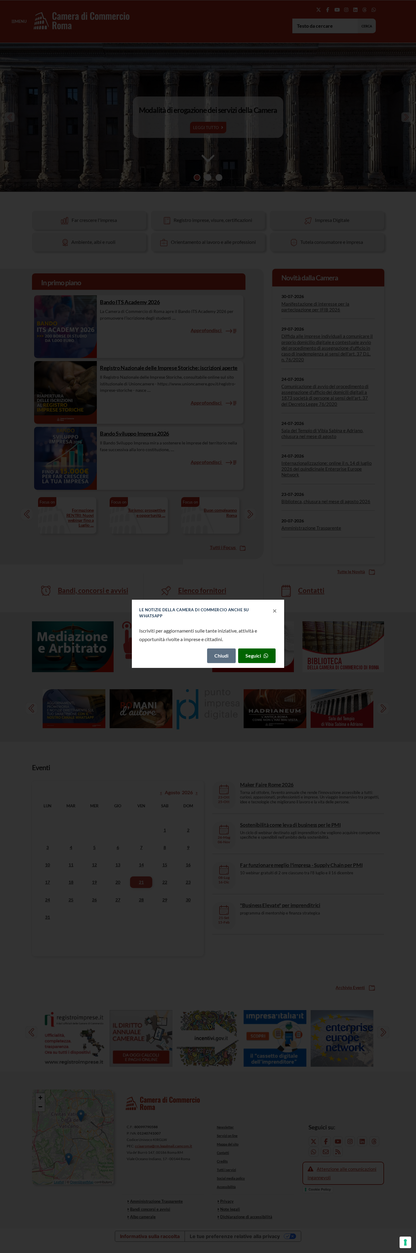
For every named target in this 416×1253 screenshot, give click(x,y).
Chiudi (221, 655)
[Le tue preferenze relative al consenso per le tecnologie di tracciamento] (405, 1242)
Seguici (253, 655)
